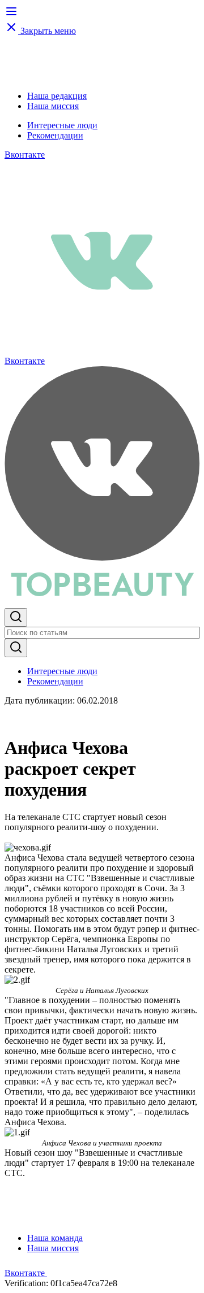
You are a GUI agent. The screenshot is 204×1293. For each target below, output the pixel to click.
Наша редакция (57, 96)
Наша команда (55, 1238)
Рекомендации (55, 135)
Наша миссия (53, 106)
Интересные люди (62, 125)
